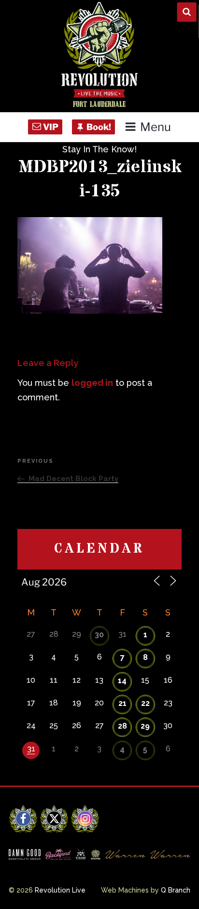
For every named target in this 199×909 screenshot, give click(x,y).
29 (145, 726)
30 (99, 634)
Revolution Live (60, 890)
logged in (92, 383)
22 (145, 703)
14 (122, 680)
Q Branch (175, 890)
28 (122, 726)
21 (122, 703)
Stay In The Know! (99, 149)
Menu (155, 127)
